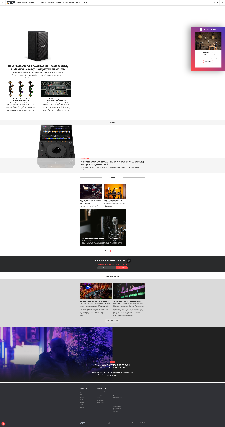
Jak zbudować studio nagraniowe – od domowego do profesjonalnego (90, 201)
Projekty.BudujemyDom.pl (101, 395)
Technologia (43, 2)
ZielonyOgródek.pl (100, 400)
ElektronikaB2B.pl (116, 404)
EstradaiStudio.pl (116, 398)
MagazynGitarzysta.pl (117, 395)
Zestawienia (51, 2)
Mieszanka (31, 2)
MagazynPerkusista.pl (117, 397)
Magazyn (81, 404)
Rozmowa (58, 2)
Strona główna (82, 391)
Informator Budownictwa (101, 398)
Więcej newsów (103, 251)
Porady (81, 400)
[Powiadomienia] (3, 424)
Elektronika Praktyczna (117, 408)
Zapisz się (122, 267)
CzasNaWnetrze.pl (100, 402)
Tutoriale (65, 2)
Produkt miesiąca (21, 2)
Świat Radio (115, 411)
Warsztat (71, 2)
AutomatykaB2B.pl (117, 406)
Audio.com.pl (115, 394)
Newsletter (82, 407)
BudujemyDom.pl (100, 394)
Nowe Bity (78, 2)
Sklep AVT (132, 422)
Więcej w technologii (112, 320)
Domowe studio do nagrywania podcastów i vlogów (113, 201)
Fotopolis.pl (132, 394)
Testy (36, 2)
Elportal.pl (115, 409)
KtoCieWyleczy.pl (133, 400)
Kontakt (85, 2)
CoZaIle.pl (98, 397)
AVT (142, 422)
